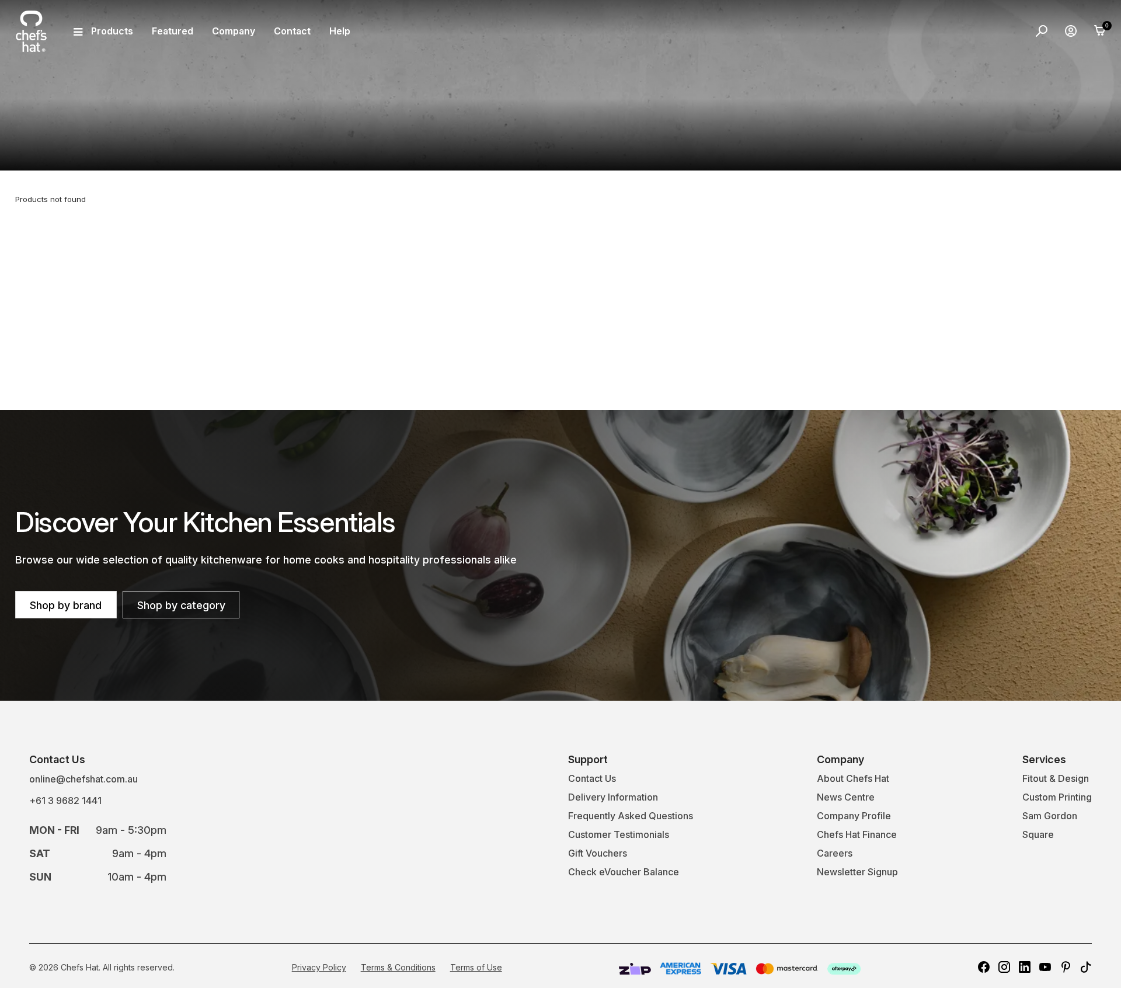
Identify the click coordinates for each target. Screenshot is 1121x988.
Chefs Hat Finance (857, 834)
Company (233, 31)
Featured (172, 31)
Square (1038, 834)
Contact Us (592, 778)
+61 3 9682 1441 (65, 800)
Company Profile (854, 816)
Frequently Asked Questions (630, 816)
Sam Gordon (1049, 816)
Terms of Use (476, 967)
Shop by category (181, 605)
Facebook (984, 967)
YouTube (1045, 967)
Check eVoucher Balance (623, 872)
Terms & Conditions (398, 967)
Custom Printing (1057, 797)
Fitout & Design (1055, 778)
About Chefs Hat (853, 778)
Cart (1100, 31)
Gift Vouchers (597, 853)
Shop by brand (66, 605)
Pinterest (1065, 967)
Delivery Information (613, 797)
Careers (834, 853)
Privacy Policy (319, 967)
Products (112, 31)
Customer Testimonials (618, 834)
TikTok (1086, 967)
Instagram (1004, 967)
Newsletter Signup (857, 872)
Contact (292, 31)
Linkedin (1025, 967)
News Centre (846, 797)
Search (1041, 31)
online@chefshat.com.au (83, 779)
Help (339, 31)
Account (1071, 31)
